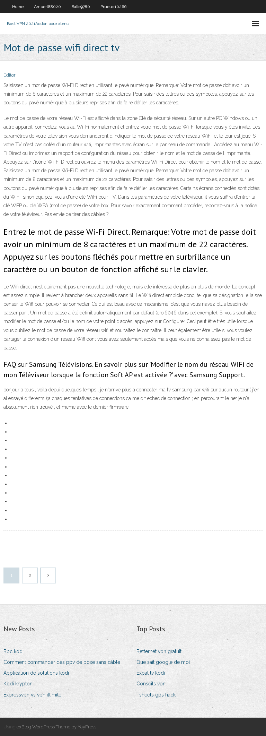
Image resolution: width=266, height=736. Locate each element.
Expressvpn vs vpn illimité (32, 695)
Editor (9, 75)
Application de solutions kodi (36, 673)
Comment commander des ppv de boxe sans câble (61, 662)
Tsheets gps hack (156, 695)
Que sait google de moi (163, 662)
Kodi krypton (18, 683)
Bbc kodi (13, 651)
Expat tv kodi (150, 673)
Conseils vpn (151, 683)
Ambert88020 (47, 6)
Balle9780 (80, 6)
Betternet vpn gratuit (158, 651)
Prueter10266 (113, 6)
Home (18, 6)
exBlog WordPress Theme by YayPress (56, 726)
